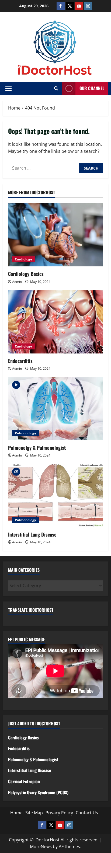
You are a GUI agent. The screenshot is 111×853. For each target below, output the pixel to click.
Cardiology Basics (26, 273)
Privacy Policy (59, 813)
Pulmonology (25, 433)
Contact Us (87, 813)
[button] (8, 88)
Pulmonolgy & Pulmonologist (37, 447)
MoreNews (41, 846)
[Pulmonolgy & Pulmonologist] (55, 408)
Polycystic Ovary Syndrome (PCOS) (38, 792)
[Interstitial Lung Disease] (55, 495)
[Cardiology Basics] (55, 235)
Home (16, 813)
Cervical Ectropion (24, 781)
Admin (17, 281)
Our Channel (91, 88)
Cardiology (23, 259)
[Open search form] (56, 88)
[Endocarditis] (55, 321)
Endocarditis (20, 360)
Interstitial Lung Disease (32, 534)
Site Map (34, 813)
